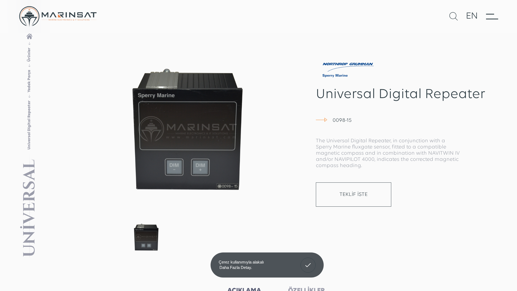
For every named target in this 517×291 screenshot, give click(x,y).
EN (472, 16)
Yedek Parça (29, 81)
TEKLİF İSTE (354, 194)
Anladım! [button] (308, 261)
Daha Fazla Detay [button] (235, 267)
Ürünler (29, 55)
